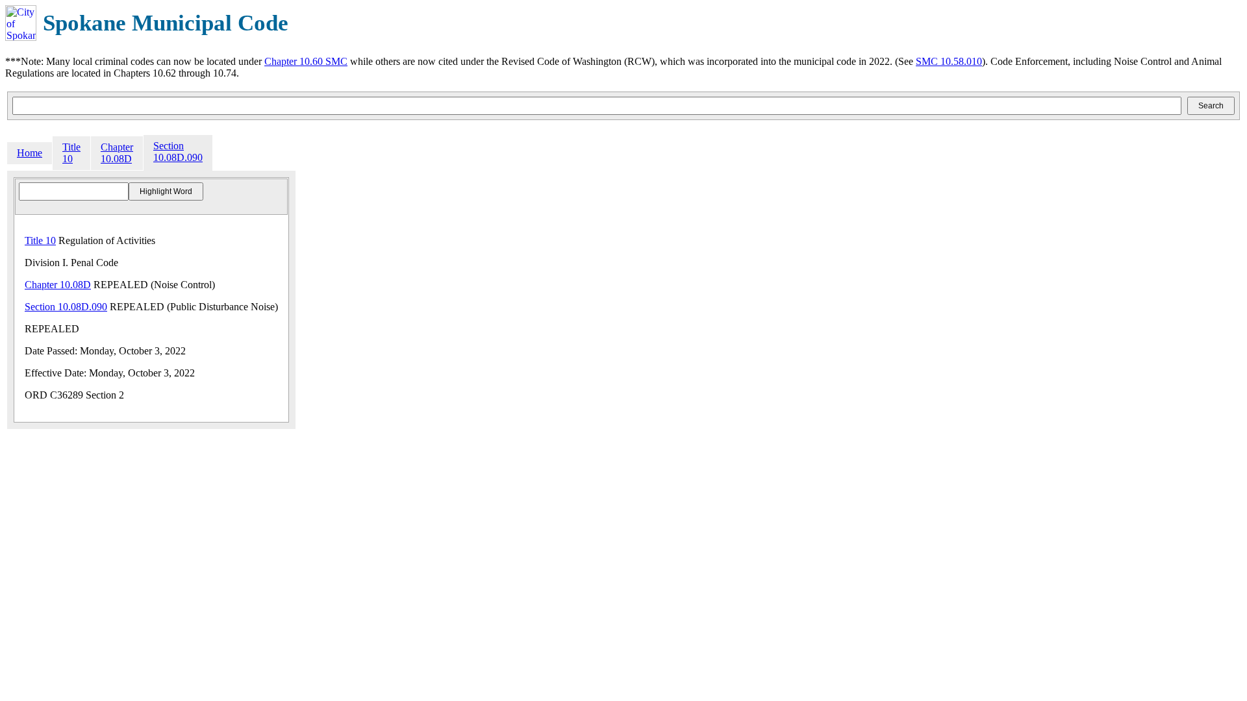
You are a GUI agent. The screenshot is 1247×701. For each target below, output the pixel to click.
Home (29, 152)
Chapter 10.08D (117, 152)
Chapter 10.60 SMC (305, 61)
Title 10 (71, 152)
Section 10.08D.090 (178, 151)
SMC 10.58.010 (949, 61)
